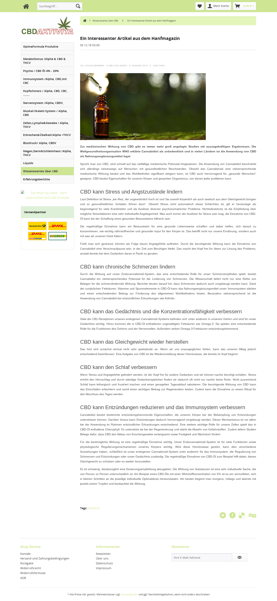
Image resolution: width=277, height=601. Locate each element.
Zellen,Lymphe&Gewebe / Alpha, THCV (46, 125)
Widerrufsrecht (30, 568)
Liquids (28, 163)
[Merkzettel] (199, 6)
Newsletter (103, 554)
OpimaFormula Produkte (40, 46)
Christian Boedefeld (94, 65)
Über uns (102, 558)
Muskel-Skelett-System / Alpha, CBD (45, 113)
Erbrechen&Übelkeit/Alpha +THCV (47, 135)
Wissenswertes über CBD (40, 171)
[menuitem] (59, 6)
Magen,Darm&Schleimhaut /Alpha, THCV (47, 153)
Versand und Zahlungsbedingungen (44, 558)
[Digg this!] (252, 515)
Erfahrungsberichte (36, 179)
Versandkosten (129, 594)
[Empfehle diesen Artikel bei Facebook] (234, 515)
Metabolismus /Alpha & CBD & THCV (44, 61)
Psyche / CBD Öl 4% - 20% (41, 71)
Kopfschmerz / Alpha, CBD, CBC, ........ (45, 93)
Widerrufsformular (33, 573)
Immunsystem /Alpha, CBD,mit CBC (45, 81)
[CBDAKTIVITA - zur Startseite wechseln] (84, 19)
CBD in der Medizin (118, 65)
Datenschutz (104, 563)
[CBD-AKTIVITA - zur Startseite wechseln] (25, 8)
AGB (23, 578)
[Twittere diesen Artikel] (224, 515)
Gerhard (93, 508)
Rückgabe (26, 563)
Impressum (103, 568)
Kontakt (25, 554)
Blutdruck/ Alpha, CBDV (39, 143)
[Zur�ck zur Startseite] (47, 25)
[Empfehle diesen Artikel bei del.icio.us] (244, 515)
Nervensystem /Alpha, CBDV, (43, 103)
